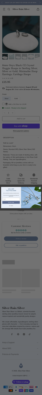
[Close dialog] (40, 188)
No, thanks (11, 205)
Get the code (11, 202)
